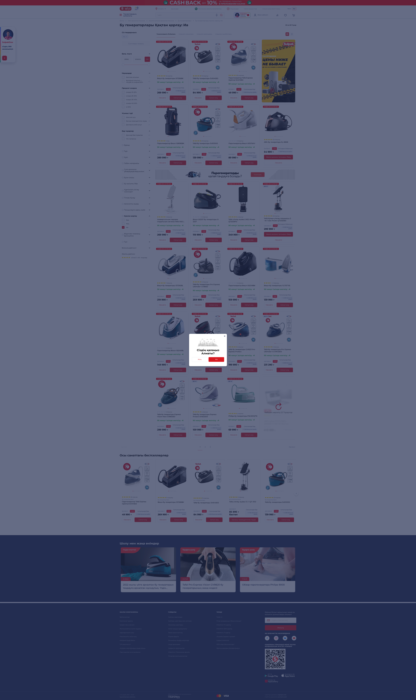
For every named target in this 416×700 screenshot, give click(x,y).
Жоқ (200, 359)
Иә (216, 359)
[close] (224, 336)
